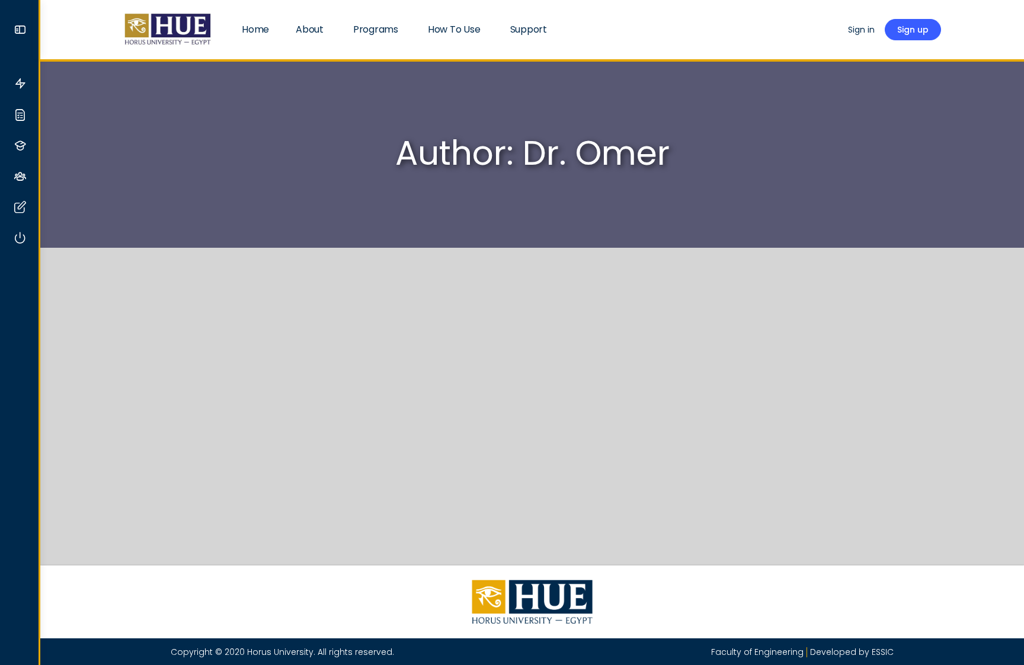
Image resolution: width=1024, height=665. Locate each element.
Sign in (861, 30)
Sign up (913, 30)
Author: (532, 153)
